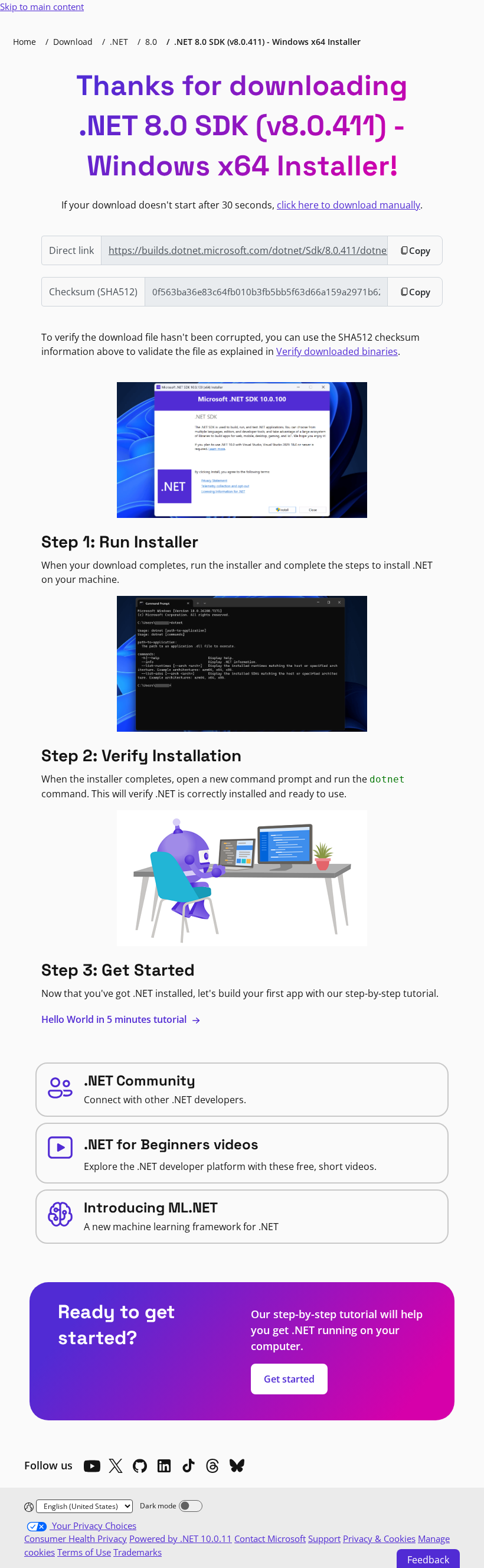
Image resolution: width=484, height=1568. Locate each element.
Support (324, 1538)
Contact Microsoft (270, 1538)
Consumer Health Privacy (75, 1538)
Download (73, 41)
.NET (119, 41)
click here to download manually (348, 204)
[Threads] (212, 1466)
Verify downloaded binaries (337, 351)
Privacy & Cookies (379, 1538)
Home (24, 41)
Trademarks (137, 1552)
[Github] (140, 1466)
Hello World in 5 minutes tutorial (115, 1019)
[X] (116, 1466)
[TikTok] (188, 1466)
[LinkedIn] (164, 1466)
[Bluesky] (237, 1466)
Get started (289, 1379)
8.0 (151, 41)
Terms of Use (84, 1552)
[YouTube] (91, 1466)
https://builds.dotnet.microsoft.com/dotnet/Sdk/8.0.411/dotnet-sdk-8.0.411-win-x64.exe (248, 250)
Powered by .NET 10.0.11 (180, 1538)
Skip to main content (42, 6)
